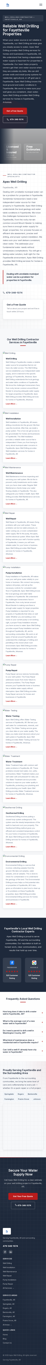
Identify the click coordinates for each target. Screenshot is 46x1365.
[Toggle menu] (40, 5)
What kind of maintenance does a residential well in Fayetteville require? (23, 1041)
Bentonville (32, 1094)
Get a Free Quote (15, 111)
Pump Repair (8, 1284)
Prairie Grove (23, 1099)
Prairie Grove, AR (9, 1320)
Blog (4, 1339)
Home (5, 1335)
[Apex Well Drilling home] (8, 4)
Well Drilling (7, 1263)
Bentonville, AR (9, 1312)
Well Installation (9, 1267)
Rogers (21, 1094)
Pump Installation (9, 1280)
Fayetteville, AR (9, 1300)
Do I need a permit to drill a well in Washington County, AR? (23, 1031)
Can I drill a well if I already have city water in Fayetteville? (23, 1050)
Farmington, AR (9, 1316)
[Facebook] (5, 1252)
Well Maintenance (10, 1272)
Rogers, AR (7, 1308)
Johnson (37, 1099)
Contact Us (7, 1343)
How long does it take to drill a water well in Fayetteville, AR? (23, 1012)
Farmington (9, 1099)
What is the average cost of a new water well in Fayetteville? (23, 1022)
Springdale (9, 1094)
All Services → (8, 1288)
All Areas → (7, 1325)
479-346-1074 (16, 119)
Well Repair (7, 1276)
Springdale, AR (8, 1304)
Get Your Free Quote (23, 1196)
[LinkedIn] (10, 1252)
